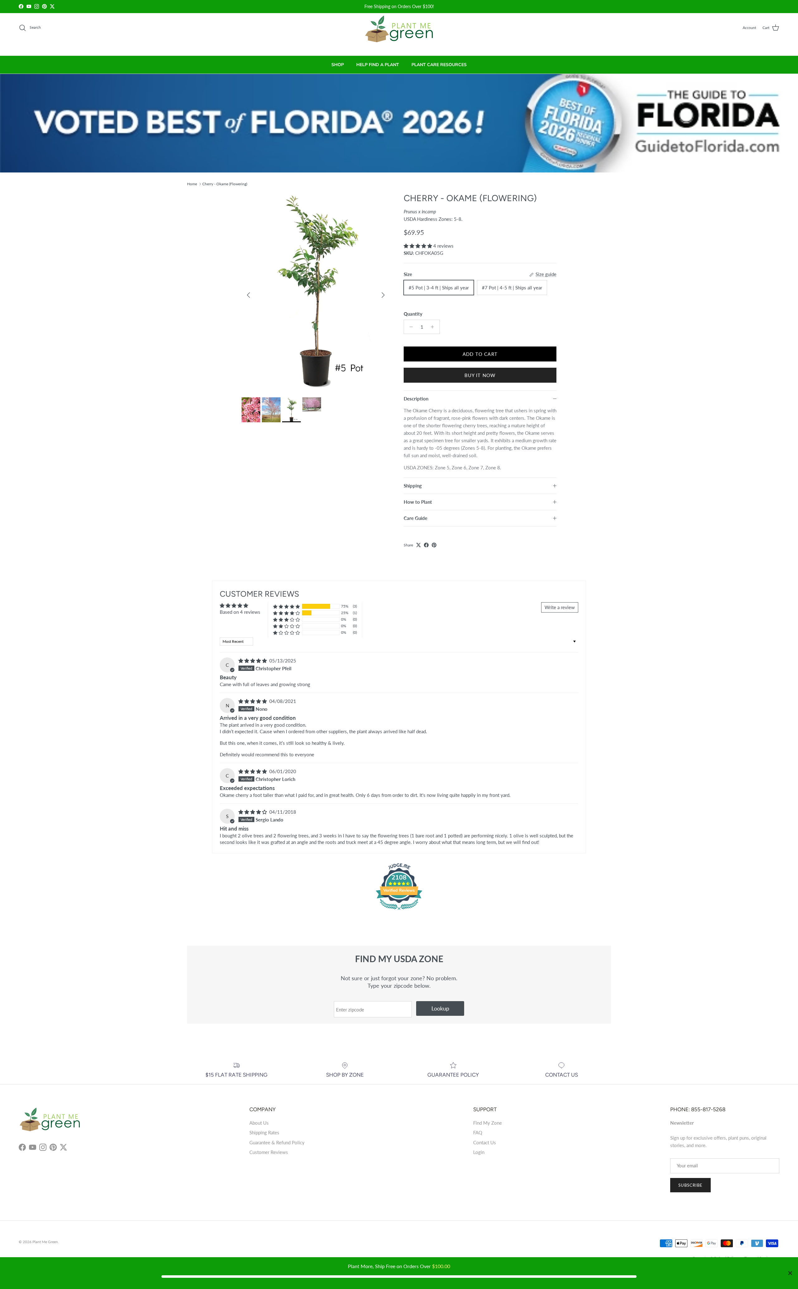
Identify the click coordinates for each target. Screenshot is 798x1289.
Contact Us (484, 1142)
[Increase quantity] (434, 327)
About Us (259, 1123)
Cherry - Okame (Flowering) (224, 184)
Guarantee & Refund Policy (277, 1142)
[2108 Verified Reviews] (399, 910)
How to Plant (418, 502)
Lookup (440, 1008)
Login (478, 1152)
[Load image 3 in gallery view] (316, 292)
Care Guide (415, 518)
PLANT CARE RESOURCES (439, 65)
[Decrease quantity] (409, 327)
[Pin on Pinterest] (434, 545)
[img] (253, 660)
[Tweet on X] (418, 545)
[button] (418, 246)
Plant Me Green (45, 1241)
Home (192, 184)
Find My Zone (487, 1123)
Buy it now (480, 375)
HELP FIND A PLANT (377, 65)
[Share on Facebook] (426, 545)
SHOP (337, 65)
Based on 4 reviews (240, 612)
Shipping (413, 485)
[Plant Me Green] (399, 31)
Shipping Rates (264, 1132)
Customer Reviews (268, 1152)
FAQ (477, 1132)
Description (416, 398)
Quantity (413, 314)
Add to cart (480, 354)
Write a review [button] (560, 607)
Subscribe (690, 1185)
